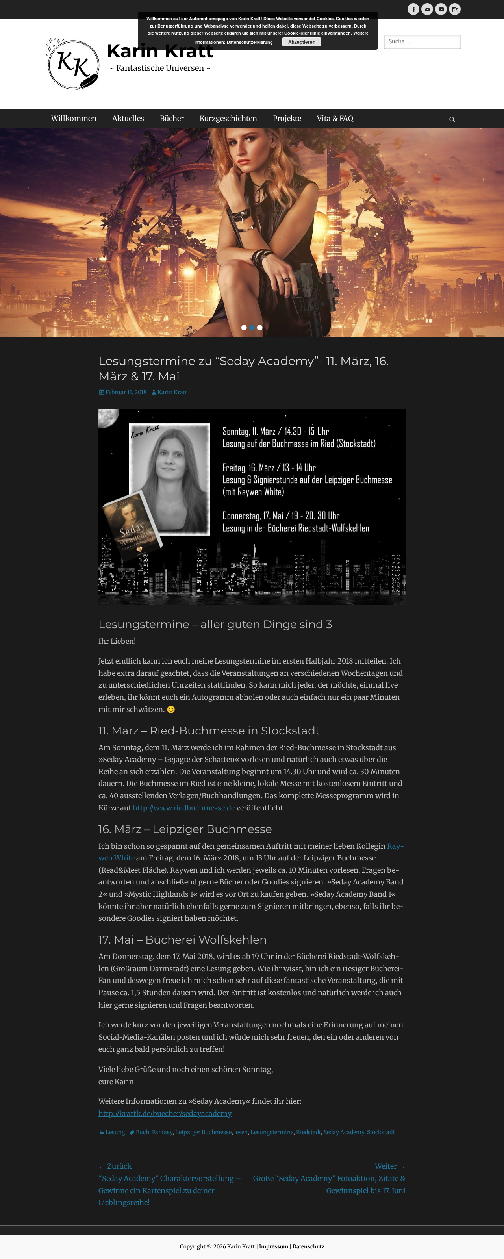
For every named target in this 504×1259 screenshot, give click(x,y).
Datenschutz (308, 1246)
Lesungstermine (271, 1132)
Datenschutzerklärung (250, 42)
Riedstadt (308, 1132)
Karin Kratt (172, 392)
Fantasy (162, 1132)
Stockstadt (381, 1132)
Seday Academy (344, 1132)
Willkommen (73, 118)
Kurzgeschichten (228, 118)
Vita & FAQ (335, 118)
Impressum (273, 1246)
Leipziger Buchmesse (203, 1132)
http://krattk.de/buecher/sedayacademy (165, 1113)
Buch (142, 1132)
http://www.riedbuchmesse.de (184, 807)
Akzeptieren (301, 41)
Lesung (115, 1132)
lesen (241, 1132)
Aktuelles (128, 118)
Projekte (287, 118)
